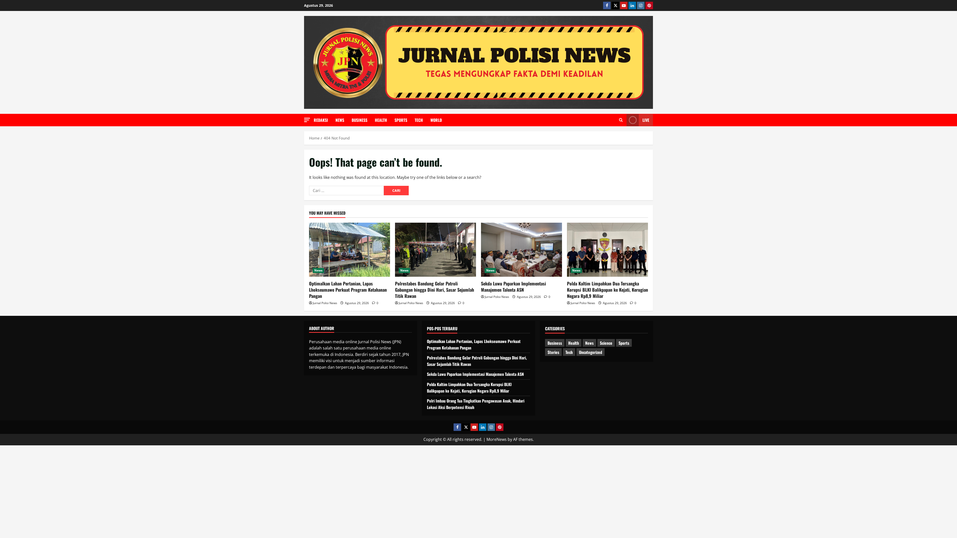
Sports (401, 120)
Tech (419, 120)
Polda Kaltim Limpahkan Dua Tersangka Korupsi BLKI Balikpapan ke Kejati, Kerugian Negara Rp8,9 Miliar (607, 289)
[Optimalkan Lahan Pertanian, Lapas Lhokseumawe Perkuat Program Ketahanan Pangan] (349, 250)
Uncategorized (590, 352)
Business (359, 120)
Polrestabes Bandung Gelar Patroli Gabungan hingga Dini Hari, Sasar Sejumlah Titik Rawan (434, 289)
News (339, 120)
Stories (553, 352)
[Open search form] (621, 120)
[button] (307, 120)
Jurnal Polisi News (325, 303)
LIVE (645, 120)
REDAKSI (321, 120)
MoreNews (496, 439)
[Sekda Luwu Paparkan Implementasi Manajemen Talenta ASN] (521, 250)
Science (606, 343)
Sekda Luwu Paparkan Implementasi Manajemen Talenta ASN (513, 286)
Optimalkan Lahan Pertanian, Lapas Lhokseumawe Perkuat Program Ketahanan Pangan (348, 289)
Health (381, 120)
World (436, 120)
